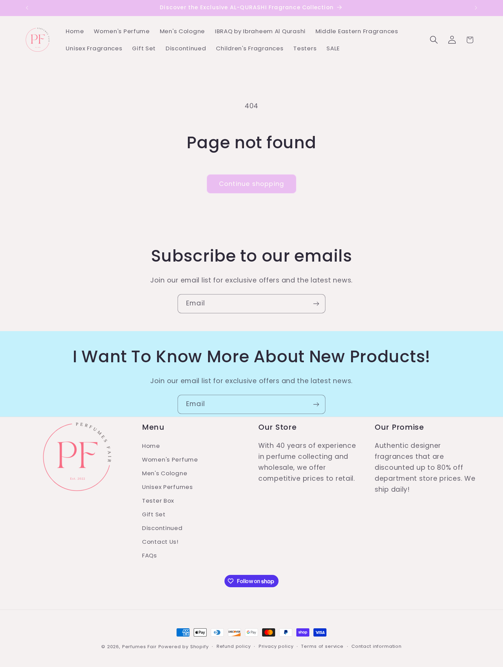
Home (151, 446)
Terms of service (322, 646)
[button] (434, 40)
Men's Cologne (164, 473)
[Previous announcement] (27, 8)
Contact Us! (160, 542)
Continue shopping (251, 183)
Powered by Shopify (183, 646)
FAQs (149, 555)
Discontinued (162, 528)
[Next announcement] (475, 8)
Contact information (376, 646)
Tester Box (158, 500)
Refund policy (234, 646)
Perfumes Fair (139, 646)
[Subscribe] (316, 303)
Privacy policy (276, 646)
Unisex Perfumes (167, 487)
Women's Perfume (170, 459)
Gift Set (154, 514)
